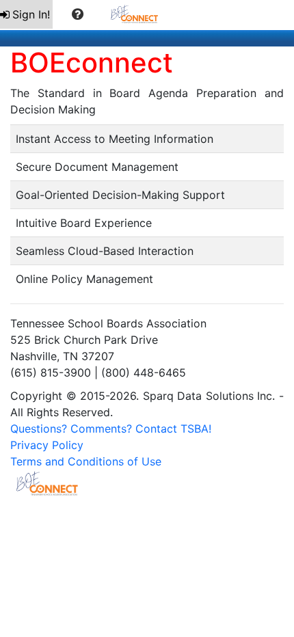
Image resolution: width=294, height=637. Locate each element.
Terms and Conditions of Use (85, 461)
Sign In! (31, 14)
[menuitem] (26, 14)
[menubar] (86, 14)
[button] (77, 14)
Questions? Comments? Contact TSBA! (110, 428)
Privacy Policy (46, 445)
